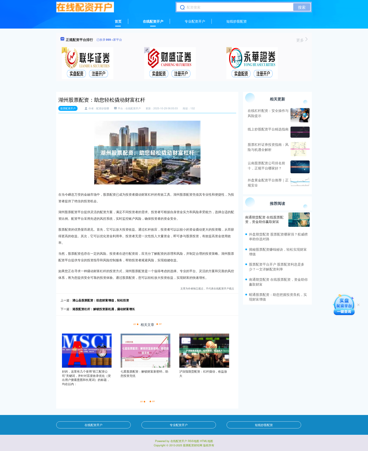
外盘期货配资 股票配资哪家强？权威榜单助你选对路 (278, 236)
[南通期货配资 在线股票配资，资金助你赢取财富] (299, 219)
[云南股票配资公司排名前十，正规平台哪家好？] (299, 166)
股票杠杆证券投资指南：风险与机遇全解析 (268, 147)
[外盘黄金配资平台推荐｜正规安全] (299, 183)
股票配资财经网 (192, 445)
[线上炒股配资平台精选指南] (299, 132)
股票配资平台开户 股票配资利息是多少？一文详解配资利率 (276, 266)
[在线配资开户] (85, 7)
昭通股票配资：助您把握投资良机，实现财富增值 (278, 297)
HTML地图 (206, 441)
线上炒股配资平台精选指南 (268, 129)
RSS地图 (193, 441)
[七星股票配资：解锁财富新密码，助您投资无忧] (145, 350)
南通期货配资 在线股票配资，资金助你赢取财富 (264, 219)
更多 (300, 40)
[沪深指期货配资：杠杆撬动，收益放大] (204, 350)
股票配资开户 (68, 108)
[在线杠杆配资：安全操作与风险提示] (299, 115)
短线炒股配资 (236, 21)
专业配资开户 (195, 21)
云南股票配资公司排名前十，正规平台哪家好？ (266, 165)
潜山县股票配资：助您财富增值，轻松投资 (100, 300)
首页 (118, 21)
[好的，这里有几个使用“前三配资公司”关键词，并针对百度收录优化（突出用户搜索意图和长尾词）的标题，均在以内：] (87, 350)
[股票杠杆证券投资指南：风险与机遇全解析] (299, 149)
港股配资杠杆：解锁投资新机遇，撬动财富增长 (103, 309)
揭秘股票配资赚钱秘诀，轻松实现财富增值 (278, 251)
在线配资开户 (153, 21)
